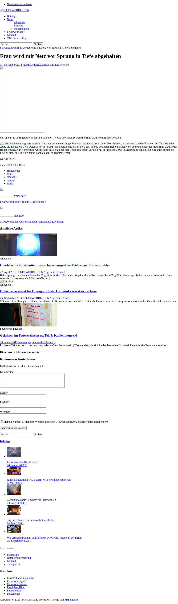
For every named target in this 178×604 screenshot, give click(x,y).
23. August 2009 (16, 503)
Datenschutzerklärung (19, 557)
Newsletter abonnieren (19, 4)
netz (9, 173)
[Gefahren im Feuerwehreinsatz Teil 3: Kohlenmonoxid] (28, 325)
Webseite (5, 411)
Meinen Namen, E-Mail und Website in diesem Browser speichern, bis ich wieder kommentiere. (55, 421)
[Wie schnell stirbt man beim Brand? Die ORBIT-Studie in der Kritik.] (14, 531)
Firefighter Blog (16, 587)
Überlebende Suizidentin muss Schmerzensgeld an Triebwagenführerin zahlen (55, 265)
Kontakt (11, 34)
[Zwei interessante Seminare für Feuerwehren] (14, 493)
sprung (10, 180)
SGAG (13, 158)
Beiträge (11, 16)
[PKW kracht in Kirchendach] (14, 456)
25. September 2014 (11, 298)
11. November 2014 (11, 64)
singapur (11, 176)
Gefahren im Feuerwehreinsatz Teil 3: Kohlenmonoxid (38, 335)
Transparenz (13, 564)
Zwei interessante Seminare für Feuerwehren (31, 499)
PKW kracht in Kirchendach (22, 462)
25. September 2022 (18, 540)
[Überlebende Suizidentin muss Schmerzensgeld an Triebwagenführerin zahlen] (28, 255)
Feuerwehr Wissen (17, 584)
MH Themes (71, 599)
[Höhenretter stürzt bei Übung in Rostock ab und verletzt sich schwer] (7, 281)
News (10, 19)
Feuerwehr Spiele (16, 581)
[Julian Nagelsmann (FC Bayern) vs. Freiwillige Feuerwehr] (14, 473)
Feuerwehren (14, 590)
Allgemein (19, 22)
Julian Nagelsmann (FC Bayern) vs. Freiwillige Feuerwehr (39, 479)
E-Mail (4, 402)
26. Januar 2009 (16, 465)
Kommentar (6, 371)
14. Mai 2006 (14, 523)
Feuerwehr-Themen (42, 342)
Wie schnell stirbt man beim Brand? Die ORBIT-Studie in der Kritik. (44, 537)
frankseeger (24, 342)
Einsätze (18, 25)
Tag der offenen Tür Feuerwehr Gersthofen (30, 520)
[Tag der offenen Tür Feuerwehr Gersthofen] (14, 514)
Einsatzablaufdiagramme (20, 578)
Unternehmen (21, 28)
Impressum (13, 554)
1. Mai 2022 (13, 482)
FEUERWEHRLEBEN (36, 64)
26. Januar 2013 (9, 342)
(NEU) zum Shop (16, 38)
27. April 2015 (8, 272)
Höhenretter (13, 170)
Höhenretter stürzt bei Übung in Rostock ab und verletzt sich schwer (48, 291)
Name (3, 392)
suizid (10, 183)
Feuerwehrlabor (15, 31)
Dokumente (13, 593)
